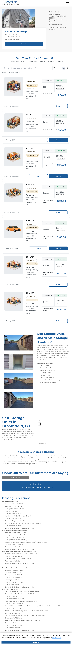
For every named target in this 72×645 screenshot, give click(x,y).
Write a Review (15, 477)
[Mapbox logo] (42, 443)
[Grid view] (67, 68)
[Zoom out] (39, 420)
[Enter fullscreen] (39, 424)
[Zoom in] (39, 417)
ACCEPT (36, 642)
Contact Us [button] (24, 44)
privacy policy (57, 638)
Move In (58, 140)
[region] (53, 430)
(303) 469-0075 (12, 39)
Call (59, 106)
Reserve (38, 140)
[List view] (63, 68)
